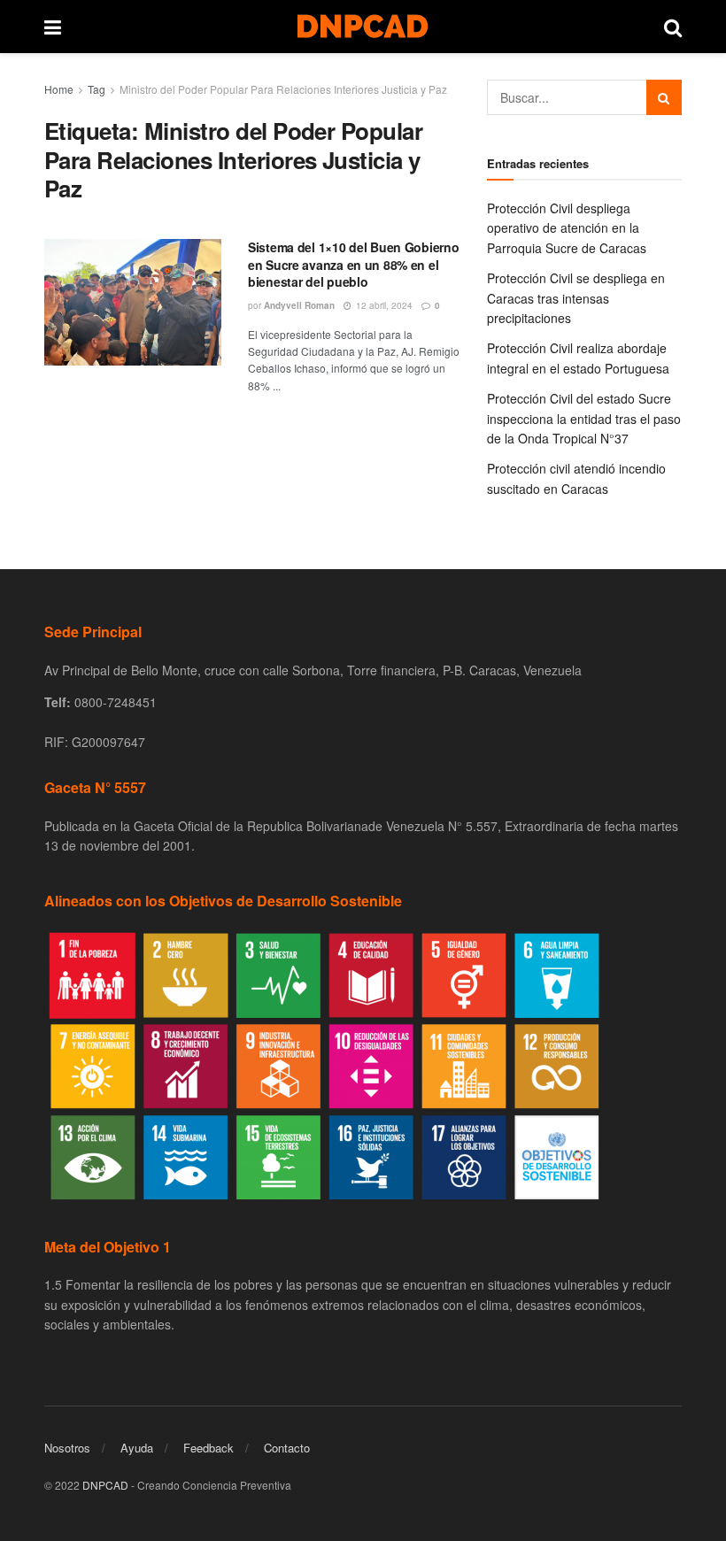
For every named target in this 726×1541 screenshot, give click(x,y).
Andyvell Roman (299, 305)
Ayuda (136, 1447)
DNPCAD (105, 1484)
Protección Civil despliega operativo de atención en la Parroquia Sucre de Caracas (566, 228)
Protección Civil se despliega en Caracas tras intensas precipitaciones (576, 298)
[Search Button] (664, 97)
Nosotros (67, 1447)
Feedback (208, 1447)
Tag (96, 88)
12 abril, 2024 (383, 305)
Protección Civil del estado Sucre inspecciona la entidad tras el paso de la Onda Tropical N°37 (584, 418)
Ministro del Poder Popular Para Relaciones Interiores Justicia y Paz (283, 88)
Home (58, 88)
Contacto (287, 1447)
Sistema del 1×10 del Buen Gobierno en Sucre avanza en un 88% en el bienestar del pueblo (353, 264)
